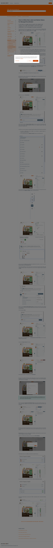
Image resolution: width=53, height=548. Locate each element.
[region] (26, 59)
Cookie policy (21, 58)
